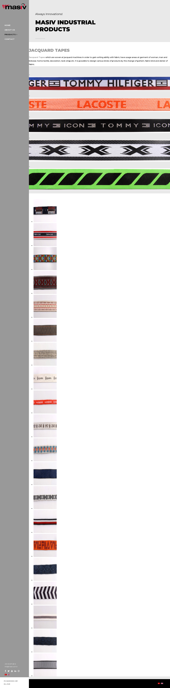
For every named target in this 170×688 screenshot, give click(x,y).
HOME (7, 25)
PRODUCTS (10, 34)
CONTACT (10, 39)
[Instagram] (19, 671)
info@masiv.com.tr (11, 666)
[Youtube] (12, 671)
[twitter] (8, 671)
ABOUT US (10, 30)
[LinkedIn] (15, 671)
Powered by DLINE (11, 682)
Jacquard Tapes (37, 57)
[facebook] (5, 671)
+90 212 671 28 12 (10, 664)
